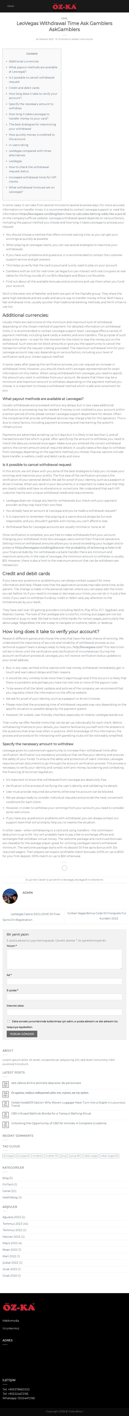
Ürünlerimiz (11, 1328)
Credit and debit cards (24, 88)
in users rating (18, 145)
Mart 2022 (9, 1256)
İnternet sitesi (15, 1005)
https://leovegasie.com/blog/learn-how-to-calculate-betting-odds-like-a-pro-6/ (72, 214)
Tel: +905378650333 (16, 1389)
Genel (64, 18)
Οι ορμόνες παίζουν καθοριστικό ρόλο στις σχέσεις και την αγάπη (49, 1092)
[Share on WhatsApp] (64, 868)
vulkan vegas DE (109, 1156)
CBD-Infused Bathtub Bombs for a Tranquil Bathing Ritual (51, 1113)
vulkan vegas (90, 1156)
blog (6, 1178)
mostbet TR (51, 1156)
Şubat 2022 (10, 1262)
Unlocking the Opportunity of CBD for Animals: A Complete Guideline (58, 1123)
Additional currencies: (24, 61)
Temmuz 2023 (12, 1223)
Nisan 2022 (10, 1249)
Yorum (12, 945)
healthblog (10, 1197)
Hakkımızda (11, 1320)
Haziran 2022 (11, 1236)
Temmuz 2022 (12, 1230)
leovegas (69, 879)
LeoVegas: (15, 161)
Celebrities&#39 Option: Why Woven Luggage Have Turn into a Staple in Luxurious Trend (68, 1104)
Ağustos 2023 (12, 1217)
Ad (9, 975)
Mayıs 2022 (10, 1243)
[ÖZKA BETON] (64, 6)
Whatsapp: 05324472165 (19, 1398)
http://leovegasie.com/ (88, 647)
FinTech (8, 1184)
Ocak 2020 (10, 1275)
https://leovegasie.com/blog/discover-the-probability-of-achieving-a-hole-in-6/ (68, 547)
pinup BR (75, 1156)
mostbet (37, 1156)
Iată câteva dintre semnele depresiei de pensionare (46, 1083)
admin (75, 39)
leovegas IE (81, 879)
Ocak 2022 (10, 1269)
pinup (64, 1156)
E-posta (12, 990)
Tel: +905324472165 (15, 1393)
